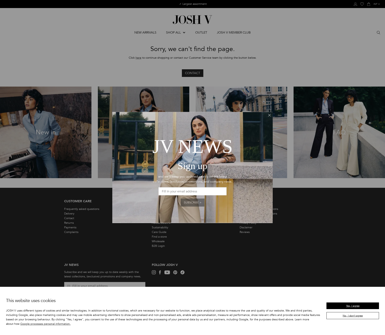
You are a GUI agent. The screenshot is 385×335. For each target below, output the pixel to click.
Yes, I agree (353, 306)
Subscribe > (192, 202)
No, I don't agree (353, 316)
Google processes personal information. (45, 324)
